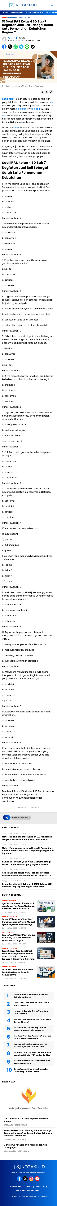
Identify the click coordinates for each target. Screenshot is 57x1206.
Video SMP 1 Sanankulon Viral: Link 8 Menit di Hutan (31, 1004)
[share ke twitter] (10, 48)
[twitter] (25, 1180)
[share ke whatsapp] (16, 48)
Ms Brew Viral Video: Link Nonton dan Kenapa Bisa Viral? (32, 1062)
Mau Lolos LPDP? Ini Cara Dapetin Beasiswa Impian (26, 1119)
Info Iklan (15, 1186)
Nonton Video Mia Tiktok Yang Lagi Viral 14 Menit (31, 1012)
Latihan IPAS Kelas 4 (21, 817)
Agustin (11, 38)
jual (51, 102)
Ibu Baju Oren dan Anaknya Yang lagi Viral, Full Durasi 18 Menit (32, 1037)
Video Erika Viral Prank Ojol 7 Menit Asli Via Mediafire (31, 996)
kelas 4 (36, 108)
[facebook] (19, 1180)
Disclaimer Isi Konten (27, 1190)
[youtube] (37, 1180)
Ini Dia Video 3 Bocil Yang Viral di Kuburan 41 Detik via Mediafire (30, 1029)
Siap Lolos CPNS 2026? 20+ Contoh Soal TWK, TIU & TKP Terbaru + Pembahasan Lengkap (19, 938)
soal (4, 115)
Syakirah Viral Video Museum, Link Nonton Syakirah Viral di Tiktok (30, 1045)
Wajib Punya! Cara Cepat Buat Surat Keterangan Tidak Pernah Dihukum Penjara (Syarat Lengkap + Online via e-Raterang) (18, 955)
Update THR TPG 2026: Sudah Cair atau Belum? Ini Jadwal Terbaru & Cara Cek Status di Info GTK (18, 906)
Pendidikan (17, 12)
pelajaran (21, 108)
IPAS (17, 127)
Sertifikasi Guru (34, 12)
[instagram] (31, 1180)
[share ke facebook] (5, 48)
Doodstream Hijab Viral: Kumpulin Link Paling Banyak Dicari (31, 1070)
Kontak (40, 1186)
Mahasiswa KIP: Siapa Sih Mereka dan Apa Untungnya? (25, 1146)
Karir (28, 1186)
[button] (42, 92)
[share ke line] (27, 48)
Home (5, 12)
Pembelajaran (24, 18)
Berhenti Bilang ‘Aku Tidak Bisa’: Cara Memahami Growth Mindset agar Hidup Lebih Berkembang (18, 922)
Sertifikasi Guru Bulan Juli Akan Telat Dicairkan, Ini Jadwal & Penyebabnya (17, 972)
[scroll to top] (53, 1190)
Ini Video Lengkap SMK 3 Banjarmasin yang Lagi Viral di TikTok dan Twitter (32, 1054)
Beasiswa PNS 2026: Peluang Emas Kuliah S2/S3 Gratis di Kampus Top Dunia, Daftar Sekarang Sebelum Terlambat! (28, 1133)
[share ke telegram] (21, 48)
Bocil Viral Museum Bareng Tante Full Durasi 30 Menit (32, 1020)
